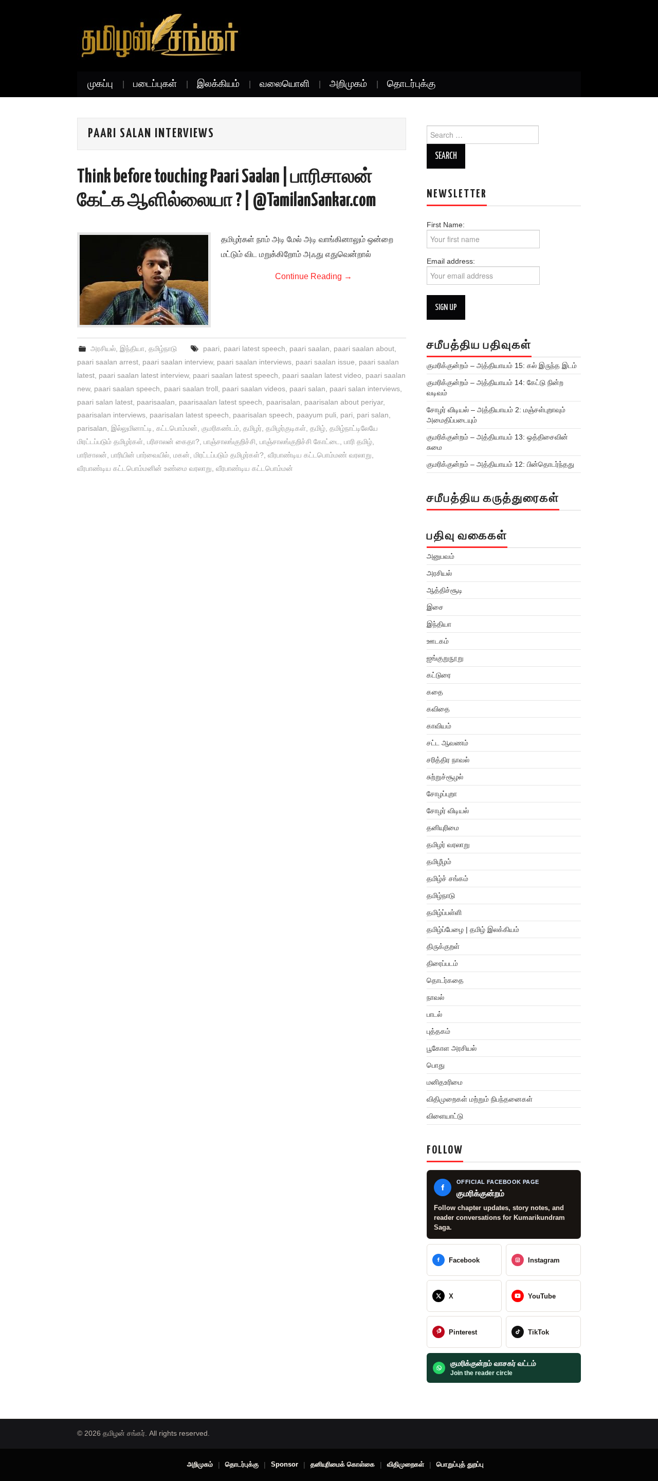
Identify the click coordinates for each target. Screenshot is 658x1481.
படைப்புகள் (155, 84)
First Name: (451, 225)
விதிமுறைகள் (405, 1464)
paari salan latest (105, 402)
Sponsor (284, 1464)
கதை (435, 692)
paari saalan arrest (107, 362)
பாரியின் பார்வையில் (140, 455)
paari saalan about (364, 348)
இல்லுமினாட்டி (131, 428)
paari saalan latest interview (144, 375)
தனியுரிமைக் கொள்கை (342, 1464)
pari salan (373, 415)
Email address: (451, 261)
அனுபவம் (440, 556)
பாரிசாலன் (92, 455)
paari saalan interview (177, 362)
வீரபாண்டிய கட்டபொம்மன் (254, 468)
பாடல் (434, 1014)
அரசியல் (103, 348)
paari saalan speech (127, 389)
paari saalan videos (253, 389)
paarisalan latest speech (189, 415)
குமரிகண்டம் (220, 428)
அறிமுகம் (348, 84)
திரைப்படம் (442, 963)
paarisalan (283, 402)
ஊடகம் (438, 641)
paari (211, 348)
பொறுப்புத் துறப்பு (460, 1464)
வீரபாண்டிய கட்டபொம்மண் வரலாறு (320, 455)
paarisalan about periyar (343, 402)
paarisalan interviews (111, 415)
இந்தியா (132, 348)
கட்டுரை (439, 675)
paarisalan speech (263, 415)
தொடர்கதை (445, 980)
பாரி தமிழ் (358, 441)
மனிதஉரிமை (445, 1082)
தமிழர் (252, 428)
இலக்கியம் (218, 84)
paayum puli (316, 415)
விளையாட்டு (445, 1116)
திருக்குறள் (443, 946)
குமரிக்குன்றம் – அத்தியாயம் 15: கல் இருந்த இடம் (502, 365)
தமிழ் (317, 428)
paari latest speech (254, 348)
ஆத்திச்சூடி (445, 590)
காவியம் (439, 726)
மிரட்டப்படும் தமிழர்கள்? (229, 455)
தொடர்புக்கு (411, 84)
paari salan (307, 389)
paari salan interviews (365, 389)
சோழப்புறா (442, 794)
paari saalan (309, 348)
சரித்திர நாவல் (448, 760)
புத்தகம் (438, 1031)
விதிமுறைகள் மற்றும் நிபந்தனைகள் (480, 1099)
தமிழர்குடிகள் (286, 428)
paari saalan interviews (254, 362)
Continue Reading (313, 276)
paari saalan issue (325, 362)
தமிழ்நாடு (163, 348)
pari (346, 415)
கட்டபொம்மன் (176, 428)
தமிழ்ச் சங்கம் (447, 878)
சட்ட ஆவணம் (447, 743)
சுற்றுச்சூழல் (445, 777)
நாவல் (435, 997)
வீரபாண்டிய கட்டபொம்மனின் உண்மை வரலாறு (144, 468)
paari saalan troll (191, 389)
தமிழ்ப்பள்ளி (444, 912)
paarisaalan (156, 402)
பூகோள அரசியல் (452, 1048)
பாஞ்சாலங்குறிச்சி (229, 441)
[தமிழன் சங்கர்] (159, 35)
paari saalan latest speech (235, 375)
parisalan (92, 428)
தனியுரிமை (443, 828)
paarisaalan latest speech (220, 402)
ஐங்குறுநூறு (445, 658)
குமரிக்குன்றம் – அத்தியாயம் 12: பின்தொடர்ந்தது (500, 464)
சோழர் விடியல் (448, 811)
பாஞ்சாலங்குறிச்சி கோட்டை (300, 441)
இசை (435, 607)
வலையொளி (284, 84)
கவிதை (438, 709)
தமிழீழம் (439, 861)
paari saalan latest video (321, 375)
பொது (436, 1065)
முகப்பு (100, 84)
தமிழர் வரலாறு (448, 844)
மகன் (181, 455)
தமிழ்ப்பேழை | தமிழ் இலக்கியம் (473, 929)
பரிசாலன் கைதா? (173, 441)
